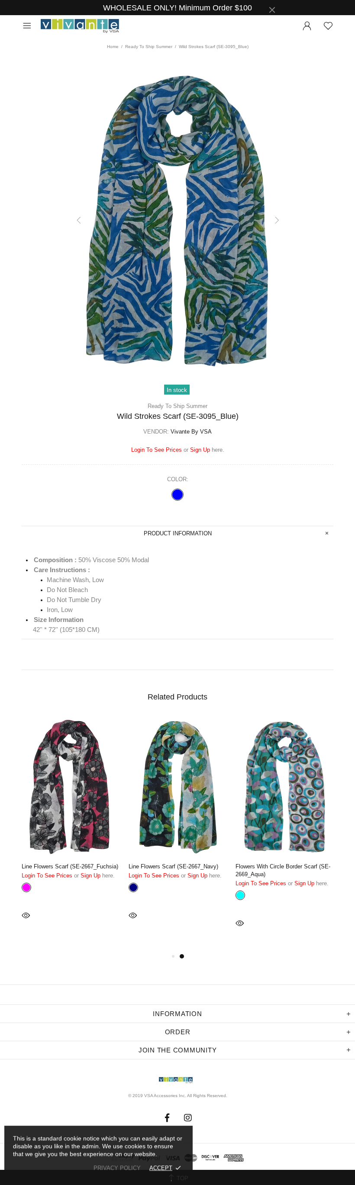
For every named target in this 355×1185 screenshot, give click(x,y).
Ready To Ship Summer (148, 46)
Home (113, 46)
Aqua (144, 887)
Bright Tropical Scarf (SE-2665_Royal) (294, 866)
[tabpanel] (82, 834)
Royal (251, 887)
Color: (177, 479)
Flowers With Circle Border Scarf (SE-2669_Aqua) (80, 870)
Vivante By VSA (84, 26)
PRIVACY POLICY (117, 1168)
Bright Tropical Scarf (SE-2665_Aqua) (187, 866)
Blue (177, 494)
